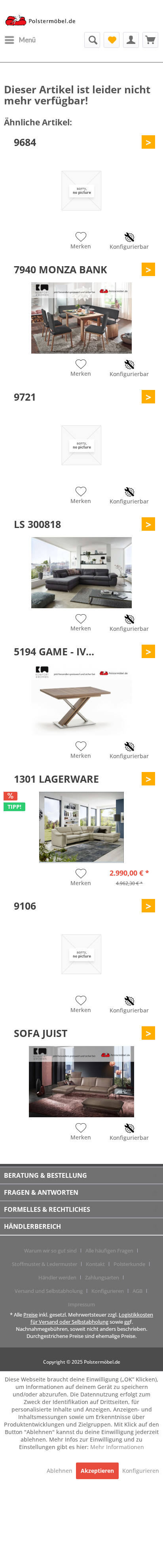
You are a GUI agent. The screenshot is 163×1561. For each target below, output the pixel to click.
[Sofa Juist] (81, 1081)
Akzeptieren (97, 1470)
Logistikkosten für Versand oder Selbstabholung (92, 1318)
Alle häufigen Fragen (109, 1250)
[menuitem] (20, 40)
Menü (27, 40)
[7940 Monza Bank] (81, 318)
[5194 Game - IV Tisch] (81, 700)
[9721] (81, 445)
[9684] (81, 190)
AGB (137, 1290)
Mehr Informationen (117, 1447)
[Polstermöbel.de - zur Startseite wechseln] (43, 21)
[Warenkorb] (150, 40)
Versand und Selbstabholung (49, 1290)
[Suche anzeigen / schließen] (92, 40)
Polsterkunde (129, 1264)
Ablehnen (60, 1470)
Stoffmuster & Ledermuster (44, 1264)
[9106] (81, 954)
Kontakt (95, 1264)
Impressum (81, 1304)
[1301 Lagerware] (81, 827)
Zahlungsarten (102, 1277)
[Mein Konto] (131, 40)
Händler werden (57, 1277)
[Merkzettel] (111, 40)
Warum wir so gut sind (50, 1250)
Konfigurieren (107, 1290)
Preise (30, 1314)
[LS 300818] (81, 572)
